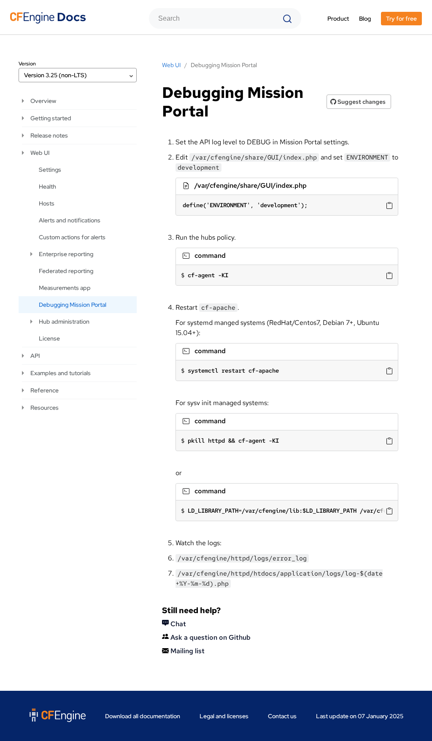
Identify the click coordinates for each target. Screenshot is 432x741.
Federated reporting (66, 271)
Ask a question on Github (210, 637)
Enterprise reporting (66, 254)
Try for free (401, 18)
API (35, 356)
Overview (43, 101)
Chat (177, 623)
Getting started (50, 118)
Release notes (49, 135)
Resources (44, 407)
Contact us (282, 716)
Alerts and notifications (69, 220)
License (49, 338)
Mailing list (187, 650)
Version (27, 63)
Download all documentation (142, 716)
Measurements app (65, 288)
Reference (44, 390)
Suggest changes (361, 101)
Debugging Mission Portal (72, 304)
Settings (50, 169)
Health (47, 186)
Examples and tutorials (60, 373)
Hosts (46, 203)
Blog (365, 18)
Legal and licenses (224, 716)
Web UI (39, 153)
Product (338, 18)
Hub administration (64, 321)
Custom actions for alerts (72, 237)
